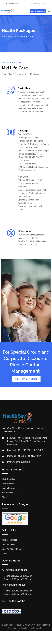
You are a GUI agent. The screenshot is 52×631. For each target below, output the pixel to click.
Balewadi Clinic (15, 3)
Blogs (4, 497)
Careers (5, 553)
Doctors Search (9, 544)
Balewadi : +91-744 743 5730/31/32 (25, 450)
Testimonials (7, 492)
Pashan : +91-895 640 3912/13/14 (24, 456)
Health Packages (9, 488)
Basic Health (25, 88)
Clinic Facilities (8, 479)
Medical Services (9, 540)
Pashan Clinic (39, 3)
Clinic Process (8, 483)
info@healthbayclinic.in (18, 462)
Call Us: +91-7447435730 (26, 379)
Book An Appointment (38, 11)
